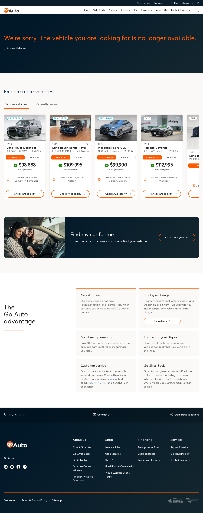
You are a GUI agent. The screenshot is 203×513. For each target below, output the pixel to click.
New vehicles (112, 447)
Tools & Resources (181, 10)
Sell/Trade (99, 10)
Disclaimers (10, 500)
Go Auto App (80, 460)
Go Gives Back (81, 453)
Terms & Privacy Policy (34, 500)
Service (113, 10)
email (111, 379)
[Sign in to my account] (198, 3)
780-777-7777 (97, 382)
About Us (161, 10)
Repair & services (180, 447)
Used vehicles (113, 453)
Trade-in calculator (149, 460)
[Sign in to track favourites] (41, 118)
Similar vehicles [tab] (16, 104)
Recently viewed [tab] (47, 104)
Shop (86, 10)
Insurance (146, 10)
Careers (158, 3)
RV (135, 10)
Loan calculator (147, 453)
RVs (107, 460)
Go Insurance (178, 453)
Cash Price (15, 157)
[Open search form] (197, 10)
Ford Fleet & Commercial (119, 466)
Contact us (143, 3)
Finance (125, 10)
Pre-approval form (148, 447)
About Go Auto (82, 447)
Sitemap (57, 500)
